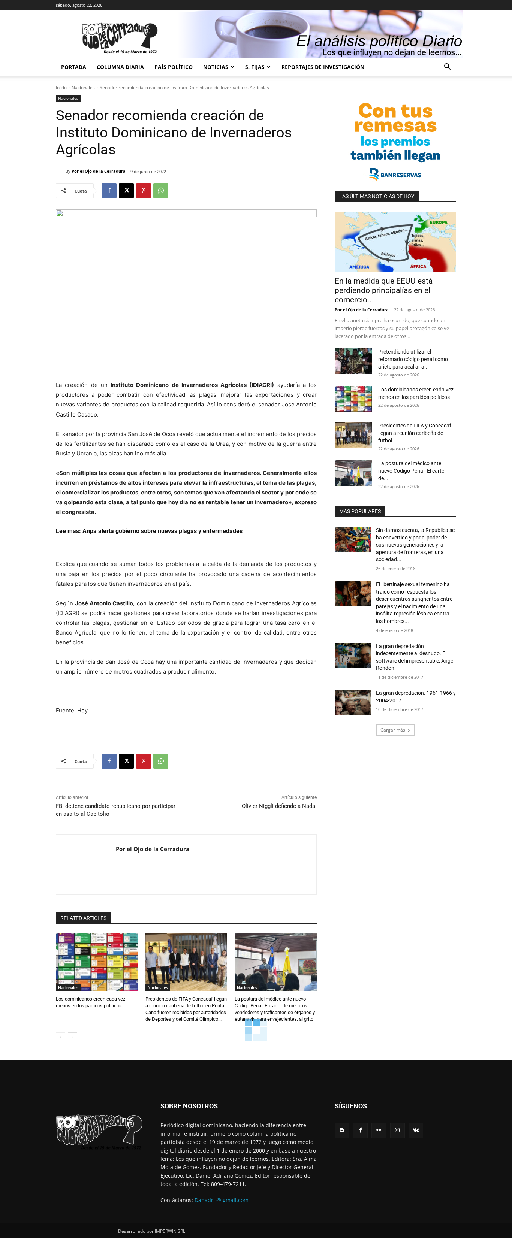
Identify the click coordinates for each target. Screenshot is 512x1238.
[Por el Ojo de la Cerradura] (61, 171)
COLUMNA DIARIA (120, 66)
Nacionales (83, 87)
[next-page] (72, 1037)
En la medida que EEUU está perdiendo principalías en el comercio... (384, 290)
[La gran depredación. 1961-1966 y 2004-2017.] (353, 702)
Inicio (61, 87)
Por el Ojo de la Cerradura (99, 171)
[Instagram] (397, 1130)
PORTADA (73, 66)
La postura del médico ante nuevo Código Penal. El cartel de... (411, 470)
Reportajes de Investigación (322, 66)
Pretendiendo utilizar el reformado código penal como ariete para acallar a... (413, 359)
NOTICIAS (215, 66)
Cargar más (392, 730)
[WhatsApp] (160, 190)
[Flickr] (378, 1130)
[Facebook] (109, 190)
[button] (447, 67)
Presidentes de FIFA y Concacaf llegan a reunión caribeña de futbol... (414, 433)
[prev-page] (60, 1037)
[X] (126, 190)
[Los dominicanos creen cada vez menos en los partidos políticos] (97, 962)
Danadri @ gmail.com (222, 1200)
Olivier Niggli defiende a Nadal (279, 806)
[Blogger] (342, 1130)
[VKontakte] (416, 1130)
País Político (173, 66)
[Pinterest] (143, 190)
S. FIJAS (255, 66)
